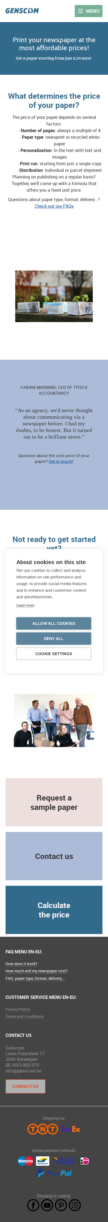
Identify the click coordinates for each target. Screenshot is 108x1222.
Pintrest (61, 1205)
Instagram (75, 1205)
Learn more (25, 605)
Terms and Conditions (24, 1016)
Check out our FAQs (54, 206)
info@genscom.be (23, 1071)
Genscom (22, 11)
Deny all (54, 639)
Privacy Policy (18, 1009)
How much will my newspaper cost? (37, 970)
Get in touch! (61, 461)
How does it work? (21, 963)
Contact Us (25, 1086)
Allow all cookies (53, 623)
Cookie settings (53, 654)
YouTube (47, 1205)
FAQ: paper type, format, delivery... (35, 978)
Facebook (33, 1205)
